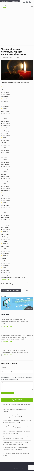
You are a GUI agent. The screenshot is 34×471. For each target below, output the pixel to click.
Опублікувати (8, 393)
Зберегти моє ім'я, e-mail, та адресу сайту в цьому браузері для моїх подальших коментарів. (16, 378)
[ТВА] (5, 6)
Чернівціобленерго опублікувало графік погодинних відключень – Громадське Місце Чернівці (14, 321)
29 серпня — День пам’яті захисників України (14, 409)
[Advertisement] (17, 28)
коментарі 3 (19, 57)
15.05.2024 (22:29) (8, 57)
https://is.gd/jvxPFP (6, 279)
